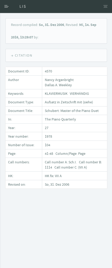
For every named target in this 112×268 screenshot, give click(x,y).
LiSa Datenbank (19, 6)
